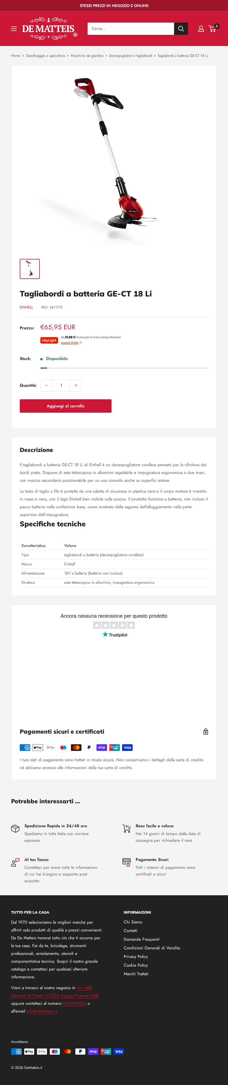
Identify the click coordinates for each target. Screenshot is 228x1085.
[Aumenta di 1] (76, 385)
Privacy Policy (136, 956)
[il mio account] (201, 29)
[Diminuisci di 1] (46, 385)
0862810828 (74, 1003)
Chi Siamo (133, 922)
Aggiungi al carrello (66, 406)
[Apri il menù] (14, 28)
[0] (212, 28)
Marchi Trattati (136, 974)
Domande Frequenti (142, 939)
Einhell (26, 307)
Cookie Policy (136, 965)
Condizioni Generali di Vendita (152, 948)
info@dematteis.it (41, 1011)
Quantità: (28, 385)
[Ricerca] (181, 29)
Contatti (130, 931)
